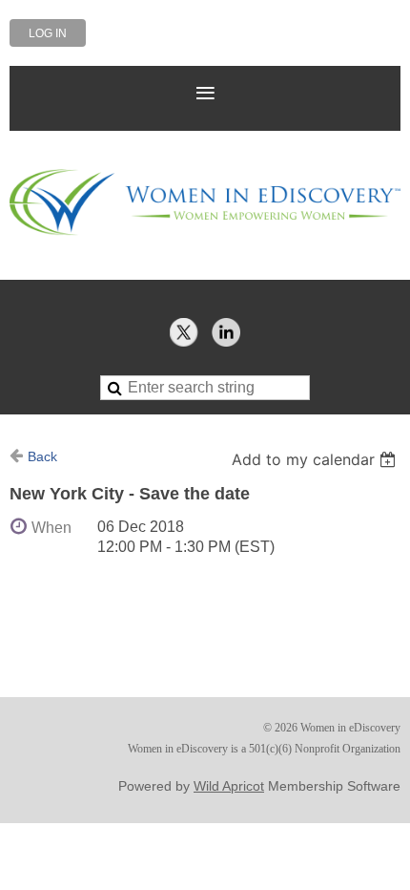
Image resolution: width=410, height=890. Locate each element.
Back (42, 456)
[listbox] (316, 459)
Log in (48, 33)
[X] (184, 332)
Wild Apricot (229, 786)
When (51, 527)
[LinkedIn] (226, 332)
